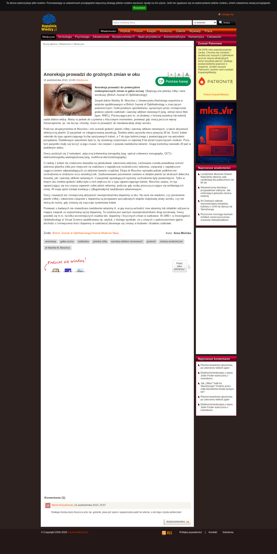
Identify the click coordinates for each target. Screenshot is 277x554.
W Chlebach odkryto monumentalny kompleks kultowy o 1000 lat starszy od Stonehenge (216, 205)
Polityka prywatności (190, 532)
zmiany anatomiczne (171, 241)
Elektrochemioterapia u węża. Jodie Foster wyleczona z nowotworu (217, 375)
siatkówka (83, 241)
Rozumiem (139, 7)
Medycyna (48, 36)
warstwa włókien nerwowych (127, 241)
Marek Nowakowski (62, 505)
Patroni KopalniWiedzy (216, 94)
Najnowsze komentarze (214, 358)
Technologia (65, 36)
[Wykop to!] (56, 269)
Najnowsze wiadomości (214, 167)
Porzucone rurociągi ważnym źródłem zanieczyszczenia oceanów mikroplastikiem (217, 217)
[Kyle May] (69, 100)
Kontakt (213, 532)
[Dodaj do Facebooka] (68, 269)
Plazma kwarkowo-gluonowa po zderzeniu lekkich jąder (216, 366)
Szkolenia (227, 532)
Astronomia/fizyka (174, 36)
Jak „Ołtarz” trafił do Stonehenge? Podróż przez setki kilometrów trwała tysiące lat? (217, 387)
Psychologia (82, 36)
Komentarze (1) (54, 497)
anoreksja (50, 241)
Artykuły (125, 31)
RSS (169, 533)
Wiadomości (108, 31)
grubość (151, 241)
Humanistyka (196, 36)
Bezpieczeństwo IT (123, 36)
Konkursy (166, 31)
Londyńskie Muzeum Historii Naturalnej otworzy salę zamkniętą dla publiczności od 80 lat (217, 178)
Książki (151, 31)
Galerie (180, 31)
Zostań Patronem (210, 43)
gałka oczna (67, 241)
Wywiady (195, 31)
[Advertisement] (117, 58)
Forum (138, 31)
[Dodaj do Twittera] (80, 269)
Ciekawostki (214, 36)
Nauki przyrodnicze (149, 36)
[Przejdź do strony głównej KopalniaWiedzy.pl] (49, 22)
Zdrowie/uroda (101, 36)
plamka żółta (100, 241)
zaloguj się (228, 14)
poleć (189, 266)
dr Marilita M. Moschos (57, 247)
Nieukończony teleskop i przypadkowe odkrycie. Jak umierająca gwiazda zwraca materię (216, 191)
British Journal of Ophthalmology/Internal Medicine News (86, 233)
